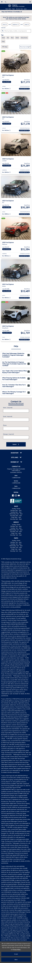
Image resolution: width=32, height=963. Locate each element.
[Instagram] (16, 495)
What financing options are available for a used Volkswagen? (14, 378)
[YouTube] (18, 495)
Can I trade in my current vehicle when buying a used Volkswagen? (14, 371)
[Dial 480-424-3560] (5, 2)
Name (7, 407)
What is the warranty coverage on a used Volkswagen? (13, 392)
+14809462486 (16, 483)
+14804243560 (16, 477)
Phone (5, 425)
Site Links (14, 457)
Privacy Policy (17, 949)
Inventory (15, 453)
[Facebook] (13, 495)
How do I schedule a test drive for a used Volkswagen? (13, 385)
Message (8, 434)
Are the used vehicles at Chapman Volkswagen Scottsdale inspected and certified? (14, 363)
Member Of (15, 462)
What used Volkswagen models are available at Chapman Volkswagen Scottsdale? (13, 355)
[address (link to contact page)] (2, 2)
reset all (3, 27)
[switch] (30, 2)
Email (7, 416)
